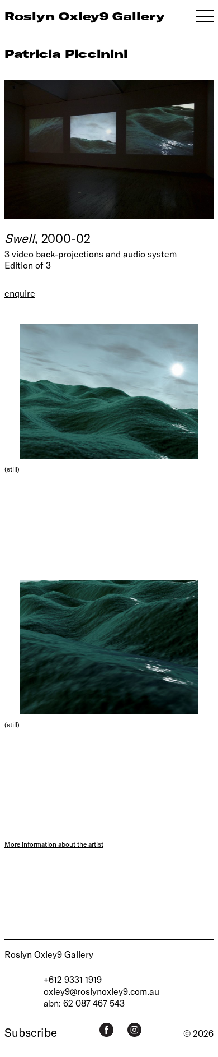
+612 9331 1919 (73, 979)
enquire (19, 293)
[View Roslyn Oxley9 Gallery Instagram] (134, 1030)
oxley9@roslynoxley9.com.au (101, 991)
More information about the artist (53, 844)
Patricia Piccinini (65, 53)
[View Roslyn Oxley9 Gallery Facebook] (106, 1030)
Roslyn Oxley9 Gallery (48, 954)
